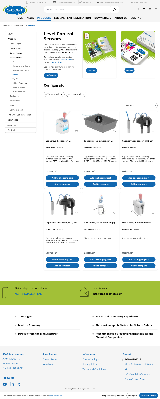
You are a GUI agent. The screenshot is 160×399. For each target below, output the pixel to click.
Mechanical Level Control (21, 66)
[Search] (114, 9)
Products (12, 38)
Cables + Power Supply (20, 83)
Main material (74, 94)
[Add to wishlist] (76, 131)
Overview (15, 62)
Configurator (51, 75)
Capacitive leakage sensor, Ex (98, 141)
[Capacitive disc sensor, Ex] (62, 123)
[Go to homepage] (15, 10)
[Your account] (150, 9)
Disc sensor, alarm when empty (99, 222)
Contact (11, 130)
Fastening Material (19, 87)
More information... (56, 395)
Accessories (15, 100)
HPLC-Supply (15, 43)
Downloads (13, 119)
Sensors (15, 74)
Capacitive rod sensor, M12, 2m (137, 141)
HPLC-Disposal (16, 48)
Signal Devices (17, 79)
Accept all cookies (148, 395)
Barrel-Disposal (16, 110)
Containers (14, 96)
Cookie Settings (90, 359)
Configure (132, 395)
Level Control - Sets (19, 91)
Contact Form (49, 359)
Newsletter (48, 364)
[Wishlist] (144, 9)
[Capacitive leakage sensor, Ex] (100, 123)
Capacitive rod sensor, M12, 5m (61, 222)
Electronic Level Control (20, 70)
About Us (12, 125)
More (12, 105)
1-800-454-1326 (41, 2)
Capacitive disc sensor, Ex (58, 141)
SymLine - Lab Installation (19, 114)
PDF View (92, 70)
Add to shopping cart (62, 178)
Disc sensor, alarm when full (136, 222)
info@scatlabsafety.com (107, 293)
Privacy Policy (89, 364)
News (10, 33)
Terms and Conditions (94, 369)
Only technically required (113, 395)
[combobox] (77, 9)
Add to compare (62, 184)
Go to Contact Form (135, 379)
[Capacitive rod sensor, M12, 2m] (139, 123)
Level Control (16, 57)
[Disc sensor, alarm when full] (139, 204)
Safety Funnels (16, 53)
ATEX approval (52, 94)
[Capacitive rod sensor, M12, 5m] (62, 204)
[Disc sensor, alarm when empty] (100, 204)
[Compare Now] (138, 9)
